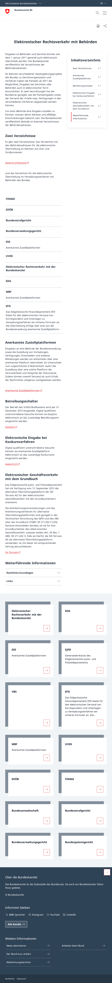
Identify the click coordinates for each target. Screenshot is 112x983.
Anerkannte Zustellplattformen (82, 77)
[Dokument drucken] (98, 26)
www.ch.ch (11, 464)
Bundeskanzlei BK (23, 10)
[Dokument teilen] (105, 26)
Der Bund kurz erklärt (18, 954)
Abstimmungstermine (18, 962)
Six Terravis (11, 552)
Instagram (37, 914)
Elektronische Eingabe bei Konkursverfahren (84, 94)
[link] (33, 200)
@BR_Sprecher (17, 914)
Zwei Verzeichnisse (82, 68)
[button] (107, 872)
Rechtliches (9, 978)
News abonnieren (16, 945)
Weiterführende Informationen (80, 117)
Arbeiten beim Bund (73, 945)
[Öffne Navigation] (104, 13)
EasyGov (10, 427)
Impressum (21, 978)
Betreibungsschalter (83, 85)
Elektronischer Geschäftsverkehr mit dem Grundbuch (83, 105)
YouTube (55, 914)
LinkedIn (71, 914)
